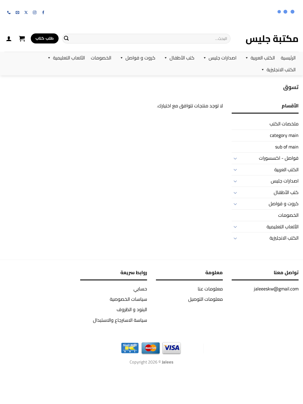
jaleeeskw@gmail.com (276, 288)
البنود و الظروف (132, 309)
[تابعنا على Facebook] (43, 13)
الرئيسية (288, 57)
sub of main (287, 146)
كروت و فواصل (140, 57)
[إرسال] (66, 38)
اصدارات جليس (222, 57)
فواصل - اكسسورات (279, 157)
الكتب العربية (263, 57)
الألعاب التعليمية (69, 57)
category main (284, 135)
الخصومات (101, 57)
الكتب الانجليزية (281, 69)
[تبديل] (235, 158)
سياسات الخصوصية (128, 299)
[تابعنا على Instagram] (34, 13)
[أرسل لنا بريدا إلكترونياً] (17, 13)
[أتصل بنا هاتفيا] (9, 13)
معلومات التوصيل (205, 299)
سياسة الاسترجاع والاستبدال (120, 320)
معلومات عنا (210, 288)
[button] (21, 38)
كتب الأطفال (182, 57)
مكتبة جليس (272, 38)
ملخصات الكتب (284, 123)
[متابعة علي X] (26, 13)
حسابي (140, 288)
